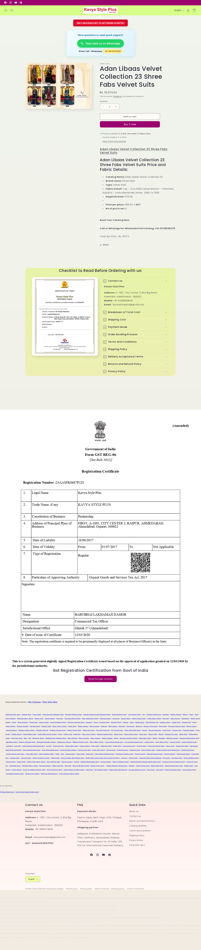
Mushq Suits (152, 734)
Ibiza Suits (90, 754)
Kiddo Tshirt (117, 746)
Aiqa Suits (159, 769)
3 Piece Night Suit (7, 792)
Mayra (116, 738)
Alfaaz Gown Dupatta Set (118, 769)
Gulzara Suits (15, 758)
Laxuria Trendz (175, 742)
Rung (194, 722)
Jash (62, 754)
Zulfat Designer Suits (12, 714)
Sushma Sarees (105, 718)
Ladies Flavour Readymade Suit (33, 746)
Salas (132, 722)
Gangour (124, 758)
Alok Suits (89, 769)
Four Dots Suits (176, 758)
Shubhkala (185, 718)
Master (155, 738)
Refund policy (72, 889)
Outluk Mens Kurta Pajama (47, 734)
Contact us (135, 816)
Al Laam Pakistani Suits (137, 769)
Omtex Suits (68, 734)
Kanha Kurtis (111, 750)
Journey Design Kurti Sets (15, 754)
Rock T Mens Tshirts (60, 726)
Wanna (185, 714)
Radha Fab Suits (89, 730)
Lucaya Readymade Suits (114, 742)
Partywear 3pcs (137, 845)
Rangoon (122, 726)
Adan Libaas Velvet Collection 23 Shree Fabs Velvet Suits (134, 151)
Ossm (60, 734)
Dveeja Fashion (67, 761)
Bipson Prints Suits (97, 765)
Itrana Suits (80, 754)
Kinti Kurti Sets (58, 746)
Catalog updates (138, 826)
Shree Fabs (33, 722)
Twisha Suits (39, 718)
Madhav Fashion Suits (80, 742)
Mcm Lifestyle (72, 738)
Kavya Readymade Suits (31, 750)
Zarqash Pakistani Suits (73, 714)
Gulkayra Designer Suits (41, 758)
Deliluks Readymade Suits (90, 761)
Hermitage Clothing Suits (124, 754)
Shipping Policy (137, 835)
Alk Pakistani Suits (101, 769)
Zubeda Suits (26, 714)
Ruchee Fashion (22, 726)
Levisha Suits (149, 742)
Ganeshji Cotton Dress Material (150, 758)
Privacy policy (86, 889)
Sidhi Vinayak (175, 718)
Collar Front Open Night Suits (27, 792)
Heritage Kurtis (140, 754)
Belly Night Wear (50, 702)
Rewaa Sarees (83, 726)
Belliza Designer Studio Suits (117, 765)
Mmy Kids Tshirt (16, 738)
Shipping (117, 96)
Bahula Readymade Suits (174, 765)
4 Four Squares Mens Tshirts (69, 773)
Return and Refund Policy (142, 821)
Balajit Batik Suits (157, 765)
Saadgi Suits (186, 722)
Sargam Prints (105, 722)
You (143, 714)
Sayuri (96, 722)
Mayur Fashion (84, 738)
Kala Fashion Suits (148, 750)
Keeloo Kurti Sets (182, 746)
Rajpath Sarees (11, 730)
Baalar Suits (188, 765)
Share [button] (106, 244)
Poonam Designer (154, 730)
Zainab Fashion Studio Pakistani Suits (97, 714)
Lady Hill (17, 746)
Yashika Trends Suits (153, 714)
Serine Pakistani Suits (58, 722)
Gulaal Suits (55, 758)
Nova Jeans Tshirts (89, 734)
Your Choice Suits (134, 714)
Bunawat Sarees (45, 765)
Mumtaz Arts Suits (171, 734)
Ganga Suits (133, 758)
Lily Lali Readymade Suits (134, 742)
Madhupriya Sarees (64, 742)
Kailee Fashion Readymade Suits (168, 750)
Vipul (196, 714)
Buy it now (130, 124)
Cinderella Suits (15, 765)
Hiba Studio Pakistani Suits (104, 754)
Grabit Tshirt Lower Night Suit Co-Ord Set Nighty (103, 758)
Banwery (132, 765)
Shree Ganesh (23, 722)
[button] (6, 10)
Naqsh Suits (118, 734)
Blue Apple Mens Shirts (81, 765)
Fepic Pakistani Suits (191, 758)
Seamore (89, 722)
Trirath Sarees (50, 718)
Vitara (191, 714)
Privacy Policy (136, 840)
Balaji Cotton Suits (142, 765)
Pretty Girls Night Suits (133, 730)
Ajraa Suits (151, 769)
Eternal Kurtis (11, 761)
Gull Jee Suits (26, 758)
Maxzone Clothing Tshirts (128, 738)
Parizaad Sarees (189, 730)
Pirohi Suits (167, 730)
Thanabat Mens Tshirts (72, 718)
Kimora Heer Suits (71, 746)
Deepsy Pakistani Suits (121, 761)
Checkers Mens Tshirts (30, 765)
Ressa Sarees (95, 726)
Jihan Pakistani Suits (46, 754)
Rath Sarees (113, 726)
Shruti (14, 722)
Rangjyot (139, 726)
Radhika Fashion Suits (58, 730)
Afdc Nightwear (34, 702)
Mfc (29, 738)
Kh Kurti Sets (141, 746)
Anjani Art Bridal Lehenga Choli (34, 769)
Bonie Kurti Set (58, 765)
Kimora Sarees (84, 746)
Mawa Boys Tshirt (145, 738)
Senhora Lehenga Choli (75, 722)
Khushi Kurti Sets (129, 746)
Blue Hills (68, 765)
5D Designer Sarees (32, 773)
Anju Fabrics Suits (189, 769)
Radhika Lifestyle (42, 730)
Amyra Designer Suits (54, 769)
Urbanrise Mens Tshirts (25, 718)
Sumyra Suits (125, 718)
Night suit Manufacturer (49, 773)
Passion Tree (176, 730)
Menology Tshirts (38, 738)
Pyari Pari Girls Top (103, 730)
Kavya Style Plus (39, 889)
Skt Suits (166, 718)
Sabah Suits (176, 722)
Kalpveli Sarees (122, 750)
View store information (114, 141)
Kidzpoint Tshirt (106, 746)
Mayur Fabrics (95, 738)
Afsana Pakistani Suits (173, 769)
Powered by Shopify (55, 889)
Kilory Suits (95, 746)
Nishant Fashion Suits (105, 734)
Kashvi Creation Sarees (68, 750)
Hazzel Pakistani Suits (155, 754)
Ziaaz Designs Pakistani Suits (53, 714)
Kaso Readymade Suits (50, 750)
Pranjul (144, 730)
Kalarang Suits (135, 750)
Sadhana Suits (165, 722)
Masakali (162, 738)
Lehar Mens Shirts (161, 742)
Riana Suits (72, 726)
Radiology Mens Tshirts (26, 730)
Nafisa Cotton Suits (131, 734)
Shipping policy (117, 889)
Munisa (161, 734)
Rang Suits (163, 726)
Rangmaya (130, 726)
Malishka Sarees (12, 742)
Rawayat (104, 726)
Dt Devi (76, 761)
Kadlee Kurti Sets (187, 750)
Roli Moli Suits (35, 726)
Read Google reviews (100, 679)
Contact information (135, 889)
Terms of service (101, 889)
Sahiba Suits (139, 722)
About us (133, 811)
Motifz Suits (183, 734)
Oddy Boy (77, 734)
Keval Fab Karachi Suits (156, 746)
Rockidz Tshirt (46, 726)
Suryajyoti (116, 718)
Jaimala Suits (70, 754)
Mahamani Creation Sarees (46, 742)
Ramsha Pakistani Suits (176, 726)
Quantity (104, 101)
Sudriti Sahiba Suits (139, 718)
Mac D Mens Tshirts (97, 742)
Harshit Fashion (169, 754)
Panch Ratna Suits (29, 734)
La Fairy (49, 746)
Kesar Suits (170, 746)
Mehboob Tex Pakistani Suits (56, 738)
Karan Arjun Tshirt (98, 750)
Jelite (57, 754)
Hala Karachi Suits (183, 754)
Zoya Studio (37, 714)
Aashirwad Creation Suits (15, 773)
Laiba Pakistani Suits (189, 742)
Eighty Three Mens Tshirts (36, 761)
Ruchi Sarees (10, 726)
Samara (125, 722)
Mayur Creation (107, 738)
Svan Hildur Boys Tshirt (90, 718)
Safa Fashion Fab (152, 722)
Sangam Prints (116, 722)
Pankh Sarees (17, 734)
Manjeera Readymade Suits (189, 738)
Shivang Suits (44, 722)
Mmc (25, 738)
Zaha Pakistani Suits (119, 714)
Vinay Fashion (10, 718)
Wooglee (166, 714)
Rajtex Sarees (191, 726)
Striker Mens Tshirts (154, 718)
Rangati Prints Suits (150, 726)
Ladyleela (9, 746)
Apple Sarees (16, 769)
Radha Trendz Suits (74, 730)
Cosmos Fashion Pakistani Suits (173, 761)
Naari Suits (143, 734)
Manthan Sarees (172, 738)
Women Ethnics (175, 714)
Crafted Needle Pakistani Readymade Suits (145, 761)
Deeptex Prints (105, 761)
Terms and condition (140, 830)
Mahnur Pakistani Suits (27, 742)
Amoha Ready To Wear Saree (74, 769)
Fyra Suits (166, 758)
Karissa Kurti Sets (84, 750)
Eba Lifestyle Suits (53, 761)
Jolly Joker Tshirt (32, 754)
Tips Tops (59, 718)
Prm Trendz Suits (117, 730)
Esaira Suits (21, 761)
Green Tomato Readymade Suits (72, 758)
